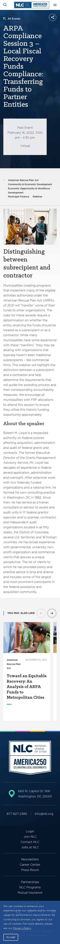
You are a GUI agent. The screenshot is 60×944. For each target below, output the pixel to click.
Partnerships (30, 882)
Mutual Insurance (30, 892)
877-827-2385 (17, 813)
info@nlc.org (44, 813)
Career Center (30, 864)
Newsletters (30, 859)
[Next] (52, 613)
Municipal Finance (18, 196)
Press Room (30, 870)
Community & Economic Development (30, 184)
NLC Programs (30, 887)
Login (30, 831)
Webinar (37, 196)
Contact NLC (30, 842)
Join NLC (30, 836)
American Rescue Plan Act (23, 180)
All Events (14, 18)
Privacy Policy (22, 928)
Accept (10, 937)
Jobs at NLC (30, 847)
